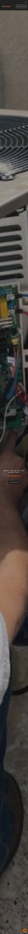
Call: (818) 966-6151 (21, 6)
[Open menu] (26, 2)
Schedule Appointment (14, 482)
